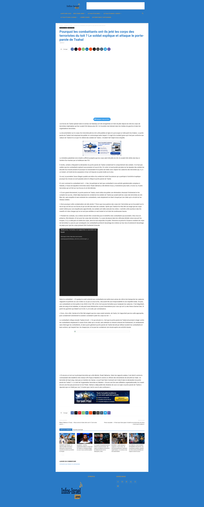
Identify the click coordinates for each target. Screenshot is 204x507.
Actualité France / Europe (112, 13)
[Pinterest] (79, 49)
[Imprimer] (98, 49)
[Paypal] (131, 21)
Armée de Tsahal (71, 27)
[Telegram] (105, 49)
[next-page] (63, 455)
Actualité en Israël (94, 13)
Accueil (61, 25)
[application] (78, 262)
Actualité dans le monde (68, 17)
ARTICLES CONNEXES (65, 429)
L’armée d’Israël (85, 17)
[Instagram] (128, 21)
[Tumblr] (134, 21)
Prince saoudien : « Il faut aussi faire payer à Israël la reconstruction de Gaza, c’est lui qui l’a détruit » (124, 423)
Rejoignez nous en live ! (103, 119)
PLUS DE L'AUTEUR (78, 429)
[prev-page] (60, 455)
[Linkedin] (87, 49)
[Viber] (109, 49)
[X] (136, 21)
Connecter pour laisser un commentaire (69, 464)
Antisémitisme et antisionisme (101, 17)
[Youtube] (139, 21)
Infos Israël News (78, 13)
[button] (143, 13)
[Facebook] (125, 21)
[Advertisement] (116, 5)
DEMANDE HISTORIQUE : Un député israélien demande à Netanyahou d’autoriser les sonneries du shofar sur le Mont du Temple (66, 448)
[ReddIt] (90, 49)
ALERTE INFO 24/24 (66, 13)
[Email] (94, 49)
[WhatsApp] (83, 49)
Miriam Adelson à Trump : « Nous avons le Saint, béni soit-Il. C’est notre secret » (78, 423)
